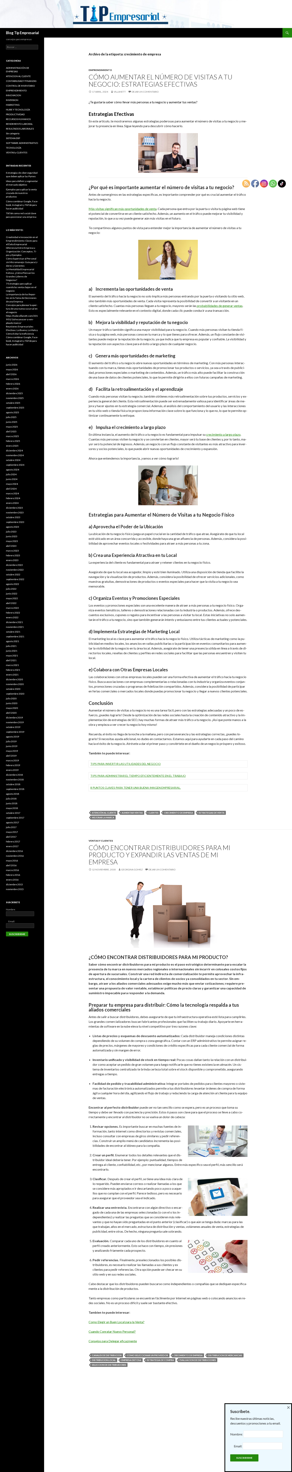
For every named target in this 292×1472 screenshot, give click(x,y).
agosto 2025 (12, 412)
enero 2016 (12, 879)
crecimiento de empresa (178, 812)
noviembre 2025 (15, 398)
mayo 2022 (12, 598)
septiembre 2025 (15, 407)
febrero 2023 (13, 555)
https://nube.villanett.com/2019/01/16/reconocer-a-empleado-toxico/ (22, 319)
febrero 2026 (13, 383)
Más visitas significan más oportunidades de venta (123, 209)
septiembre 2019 (15, 731)
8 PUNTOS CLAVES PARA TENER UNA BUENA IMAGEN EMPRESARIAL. (135, 787)
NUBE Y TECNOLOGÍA (18, 109)
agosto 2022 (12, 584)
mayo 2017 (12, 831)
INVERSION (12, 100)
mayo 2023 (12, 541)
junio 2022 (11, 593)
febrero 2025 (13, 440)
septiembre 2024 (15, 464)
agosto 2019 (12, 736)
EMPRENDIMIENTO (100, 70)
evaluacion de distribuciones (198, 1360)
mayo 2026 (12, 369)
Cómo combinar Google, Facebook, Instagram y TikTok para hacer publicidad (22, 205)
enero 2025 (12, 445)
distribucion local (104, 1360)
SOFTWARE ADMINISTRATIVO (22, 142)
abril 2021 (11, 660)
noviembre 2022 (15, 569)
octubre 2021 (13, 631)
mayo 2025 (12, 426)
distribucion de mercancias (225, 1355)
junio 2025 (11, 421)
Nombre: (10, 909)
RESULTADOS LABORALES (20, 128)
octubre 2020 (13, 688)
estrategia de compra (160, 1360)
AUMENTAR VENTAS (132, 812)
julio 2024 (11, 474)
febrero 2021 (13, 669)
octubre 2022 (13, 574)
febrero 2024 (13, 498)
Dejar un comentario (145, 91)
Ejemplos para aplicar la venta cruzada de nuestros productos (21, 193)
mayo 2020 (12, 707)
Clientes (153, 812)
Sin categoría (12, 133)
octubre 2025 (13, 402)
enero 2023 (12, 560)
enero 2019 (12, 769)
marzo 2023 (12, 550)
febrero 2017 (13, 841)
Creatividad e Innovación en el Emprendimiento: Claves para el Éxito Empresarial (22, 241)
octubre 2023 (13, 517)
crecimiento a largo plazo (223, 434)
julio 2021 (11, 646)
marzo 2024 (12, 493)
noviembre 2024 (15, 455)
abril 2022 (11, 603)
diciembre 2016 (14, 851)
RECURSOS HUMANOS (18, 119)
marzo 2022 (12, 607)
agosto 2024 (12, 469)
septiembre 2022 (15, 579)
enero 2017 (12, 846)
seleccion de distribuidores (109, 1365)
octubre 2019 (13, 727)
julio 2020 (11, 698)
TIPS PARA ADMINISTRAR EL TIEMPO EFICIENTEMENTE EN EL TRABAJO (138, 775)
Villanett (120, 91)
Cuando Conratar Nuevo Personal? (112, 1331)
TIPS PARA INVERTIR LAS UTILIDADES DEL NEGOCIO (125, 764)
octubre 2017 (13, 812)
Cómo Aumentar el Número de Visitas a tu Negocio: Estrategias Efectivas (160, 80)
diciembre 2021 (14, 622)
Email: (10, 921)
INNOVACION (13, 95)
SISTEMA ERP (13, 138)
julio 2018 (11, 798)
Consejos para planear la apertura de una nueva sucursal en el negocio (22, 309)
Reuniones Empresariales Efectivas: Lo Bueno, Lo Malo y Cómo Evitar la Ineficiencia (22, 330)
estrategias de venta (211, 812)
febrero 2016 (13, 874)
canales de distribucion (107, 1355)
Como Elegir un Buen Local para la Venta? (116, 1322)
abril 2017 (11, 836)
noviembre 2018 (15, 779)
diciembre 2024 (14, 450)
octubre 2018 (13, 784)
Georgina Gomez (132, 869)
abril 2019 (11, 755)
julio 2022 (11, 588)
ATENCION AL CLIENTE (18, 76)
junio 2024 (11, 479)
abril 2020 (11, 712)
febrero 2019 (13, 765)
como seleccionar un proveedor (147, 1355)
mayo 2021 (12, 655)
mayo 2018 (12, 808)
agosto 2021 (12, 641)
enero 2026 (12, 388)
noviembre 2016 (15, 855)
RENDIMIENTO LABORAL (19, 123)
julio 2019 (11, 741)
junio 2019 (11, 746)
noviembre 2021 (15, 626)
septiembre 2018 (15, 789)
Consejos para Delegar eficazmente (113, 1341)
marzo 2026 (12, 378)
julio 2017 (11, 827)
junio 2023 (11, 536)
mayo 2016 (12, 860)
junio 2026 (11, 364)
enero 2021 (12, 674)
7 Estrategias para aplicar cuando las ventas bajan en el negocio (21, 287)
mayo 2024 (12, 483)
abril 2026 (11, 374)
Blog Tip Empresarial (22, 33)
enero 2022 (12, 617)
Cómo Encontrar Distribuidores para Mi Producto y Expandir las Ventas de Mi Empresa (159, 855)
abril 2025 (11, 431)
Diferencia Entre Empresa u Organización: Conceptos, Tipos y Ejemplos (21, 251)
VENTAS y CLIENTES (101, 840)
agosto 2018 (12, 793)
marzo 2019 (12, 760)
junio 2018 (11, 803)
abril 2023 (11, 545)
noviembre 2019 (15, 722)
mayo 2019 (12, 750)
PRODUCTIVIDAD (15, 114)
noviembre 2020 (15, 684)
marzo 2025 (12, 436)
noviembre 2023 (15, 512)
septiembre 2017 (15, 817)
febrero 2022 (13, 612)
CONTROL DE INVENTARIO (20, 85)
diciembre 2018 (14, 774)
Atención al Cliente (104, 812)
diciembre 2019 (14, 717)
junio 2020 (11, 703)
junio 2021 (11, 650)
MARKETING (13, 104)
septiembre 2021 (15, 636)
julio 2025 (11, 417)
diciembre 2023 (14, 507)
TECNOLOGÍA (13, 147)
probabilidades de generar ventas (219, 306)
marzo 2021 (12, 665)
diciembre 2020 (14, 679)
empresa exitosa (131, 1360)
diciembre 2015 (14, 884)
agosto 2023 (12, 526)
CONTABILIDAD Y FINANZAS (21, 80)
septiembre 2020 (15, 693)
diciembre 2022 (14, 564)
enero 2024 (12, 502)
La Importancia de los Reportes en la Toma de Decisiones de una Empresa (21, 298)
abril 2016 (11, 865)
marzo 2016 (12, 870)
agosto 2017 (12, 822)
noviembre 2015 (15, 889)
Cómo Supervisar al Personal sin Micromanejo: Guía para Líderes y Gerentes (22, 262)
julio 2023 (11, 531)
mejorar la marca (103, 817)
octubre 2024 (13, 460)
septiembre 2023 (15, 522)
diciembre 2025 (14, 393)
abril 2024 (11, 488)
